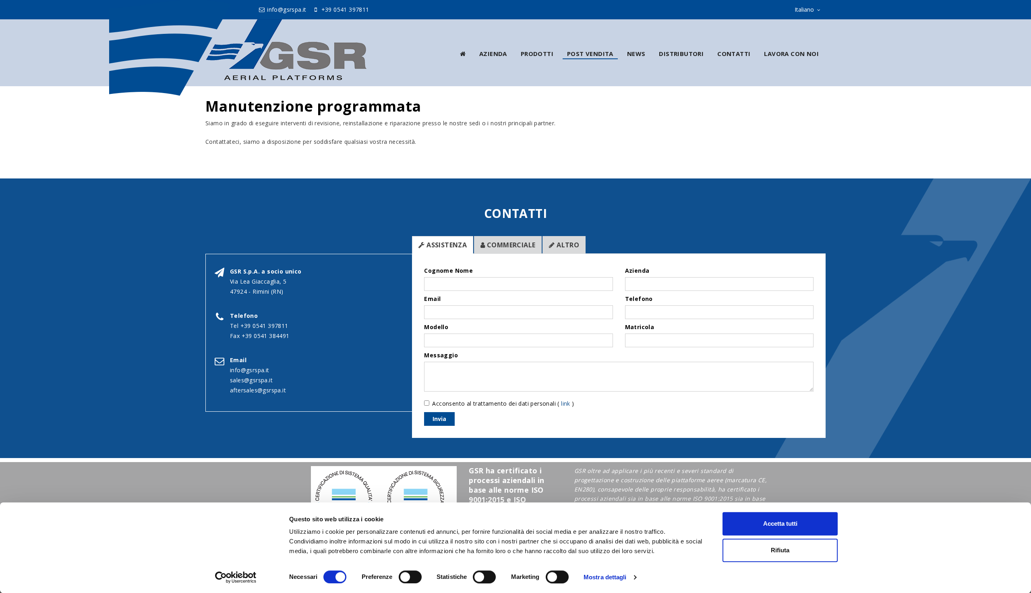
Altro (567, 245)
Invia (439, 419)
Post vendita (590, 54)
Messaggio (441, 355)
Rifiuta (780, 550)
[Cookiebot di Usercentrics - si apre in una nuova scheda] (236, 577)
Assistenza (446, 245)
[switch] (410, 576)
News (636, 54)
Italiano (804, 9)
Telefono (639, 299)
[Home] (462, 54)
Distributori (681, 54)
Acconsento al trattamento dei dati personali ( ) (503, 403)
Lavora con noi (791, 54)
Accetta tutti (780, 523)
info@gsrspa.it (285, 9)
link (565, 403)
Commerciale (510, 245)
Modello (436, 327)
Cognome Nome (448, 270)
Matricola (639, 327)
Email (432, 299)
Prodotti (537, 54)
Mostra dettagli (605, 577)
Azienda (493, 54)
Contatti (733, 54)
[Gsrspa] (304, 49)
